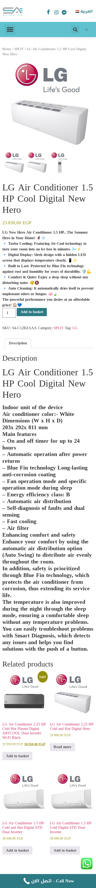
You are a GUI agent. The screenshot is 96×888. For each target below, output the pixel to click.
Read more (62, 746)
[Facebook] (48, 12)
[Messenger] (64, 13)
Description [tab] (18, 343)
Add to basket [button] (17, 756)
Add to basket (32, 311)
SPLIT (19, 49)
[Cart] (86, 29)
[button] (10, 29)
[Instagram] (56, 13)
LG (75, 328)
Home (6, 49)
